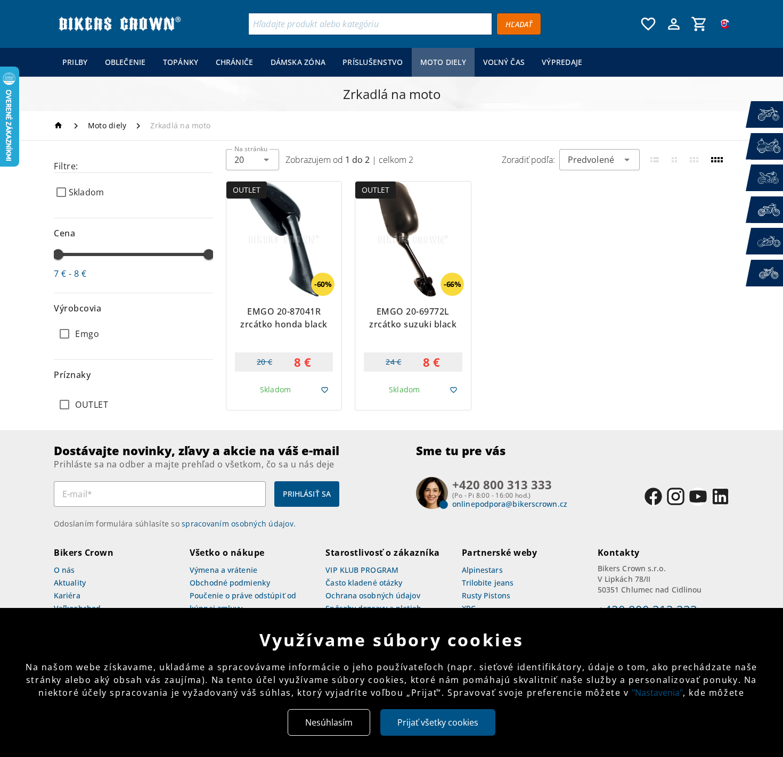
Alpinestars (482, 570)
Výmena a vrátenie (223, 570)
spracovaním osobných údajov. (239, 524)
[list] (133, 405)
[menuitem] (75, 62)
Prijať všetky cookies (437, 722)
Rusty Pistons (486, 595)
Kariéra (67, 595)
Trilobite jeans (488, 583)
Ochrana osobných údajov (372, 595)
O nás (64, 570)
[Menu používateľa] (674, 24)
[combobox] (252, 159)
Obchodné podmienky (230, 583)
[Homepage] (60, 125)
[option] (133, 334)
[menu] (322, 62)
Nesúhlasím (329, 722)
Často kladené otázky (363, 583)
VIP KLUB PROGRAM (361, 570)
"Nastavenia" (657, 692)
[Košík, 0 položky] (699, 24)
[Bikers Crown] (119, 24)
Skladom (86, 192)
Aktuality (70, 583)
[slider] (58, 254)
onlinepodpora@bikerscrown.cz (509, 504)
